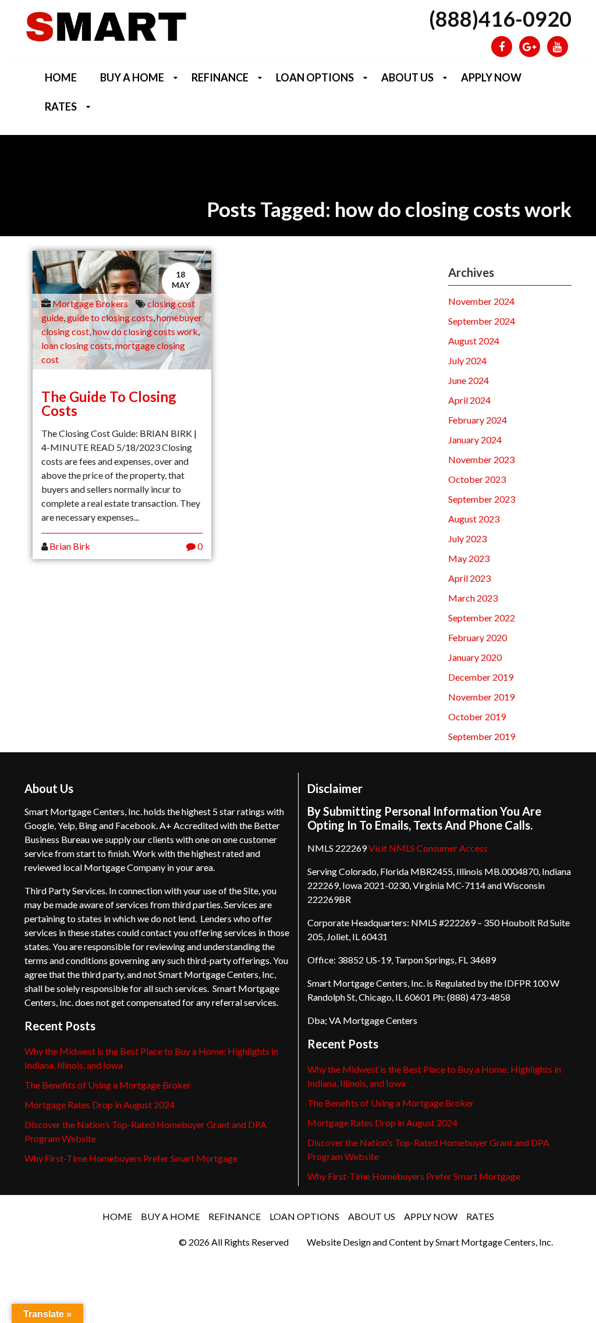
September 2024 (481, 320)
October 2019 (477, 716)
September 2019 (481, 736)
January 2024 (475, 439)
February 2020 (477, 637)
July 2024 (467, 360)
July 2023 (467, 538)
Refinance (220, 77)
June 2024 (468, 380)
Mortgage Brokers (90, 303)
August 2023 (473, 518)
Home (61, 77)
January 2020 (475, 657)
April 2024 (469, 400)
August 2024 (473, 340)
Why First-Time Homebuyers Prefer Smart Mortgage (130, 1158)
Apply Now (491, 77)
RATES (61, 106)
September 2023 (481, 498)
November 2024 (481, 301)
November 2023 (481, 459)
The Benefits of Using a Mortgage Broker (107, 1084)
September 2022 (481, 617)
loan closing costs (76, 345)
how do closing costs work (145, 331)
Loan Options (315, 77)
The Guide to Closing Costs (108, 403)
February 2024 (477, 419)
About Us (407, 77)
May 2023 (468, 558)
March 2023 (473, 597)
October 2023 (477, 479)
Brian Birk (69, 546)
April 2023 (469, 578)
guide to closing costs (110, 317)
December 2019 (480, 676)
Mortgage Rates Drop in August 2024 (99, 1104)
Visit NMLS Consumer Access (428, 847)
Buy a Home (132, 77)
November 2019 (481, 696)
